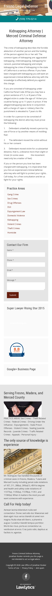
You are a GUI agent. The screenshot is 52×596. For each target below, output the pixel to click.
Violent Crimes (14, 224)
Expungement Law (16, 211)
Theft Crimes (13, 228)
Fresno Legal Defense (21, 6)
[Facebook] (26, 577)
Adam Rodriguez (18, 323)
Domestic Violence (16, 215)
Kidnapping (12, 219)
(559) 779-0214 (27, 19)
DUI (9, 207)
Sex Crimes (12, 198)
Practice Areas (16, 188)
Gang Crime (13, 194)
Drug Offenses (14, 202)
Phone (10, 260)
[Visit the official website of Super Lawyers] (18, 328)
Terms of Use (13, 568)
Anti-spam (40, 568)
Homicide (11, 232)
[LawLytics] (26, 587)
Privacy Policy (27, 568)
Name (10, 250)
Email (10, 270)
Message (11, 280)
